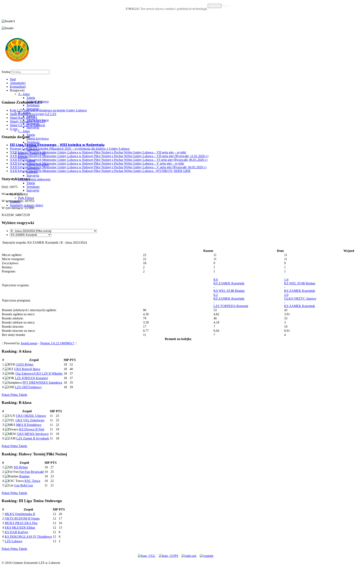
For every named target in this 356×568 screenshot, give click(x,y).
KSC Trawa (32, 481)
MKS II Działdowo (28, 425)
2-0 (286, 295)
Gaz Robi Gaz (23, 485)
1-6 (286, 279)
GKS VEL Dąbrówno (29, 420)
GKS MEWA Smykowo (33, 434)
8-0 (215, 279)
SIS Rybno (21, 467)
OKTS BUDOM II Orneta (22, 518)
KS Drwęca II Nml (31, 429)
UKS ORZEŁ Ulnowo (31, 415)
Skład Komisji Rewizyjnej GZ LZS (33, 114)
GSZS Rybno (24, 364)
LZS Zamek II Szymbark (32, 438)
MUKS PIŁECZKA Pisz (21, 523)
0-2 (215, 295)
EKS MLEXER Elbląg (20, 527)
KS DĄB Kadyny (16, 532)
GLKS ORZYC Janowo (300, 298)
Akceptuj (214, 5)
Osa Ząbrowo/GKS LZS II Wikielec (39, 373)
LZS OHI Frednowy (28, 387)
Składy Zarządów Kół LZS (28, 121)
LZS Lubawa (13, 541)
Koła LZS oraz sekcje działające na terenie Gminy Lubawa (48, 110)
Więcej (225, 5)
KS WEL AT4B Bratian (229, 290)
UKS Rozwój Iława (27, 369)
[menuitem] (13, 79)
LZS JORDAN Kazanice (31, 378)
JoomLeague (29, 343)
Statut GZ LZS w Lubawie (27, 125)
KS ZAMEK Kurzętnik (228, 283)
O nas (14, 129)
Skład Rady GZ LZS (23, 117)
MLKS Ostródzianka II (20, 514)
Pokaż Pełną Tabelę (14, 394)
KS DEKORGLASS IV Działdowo (28, 536)
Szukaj (6, 72)
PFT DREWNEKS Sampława (42, 382)
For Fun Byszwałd (31, 471)
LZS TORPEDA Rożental (230, 306)
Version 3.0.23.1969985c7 (57, 343)
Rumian (24, 476)
